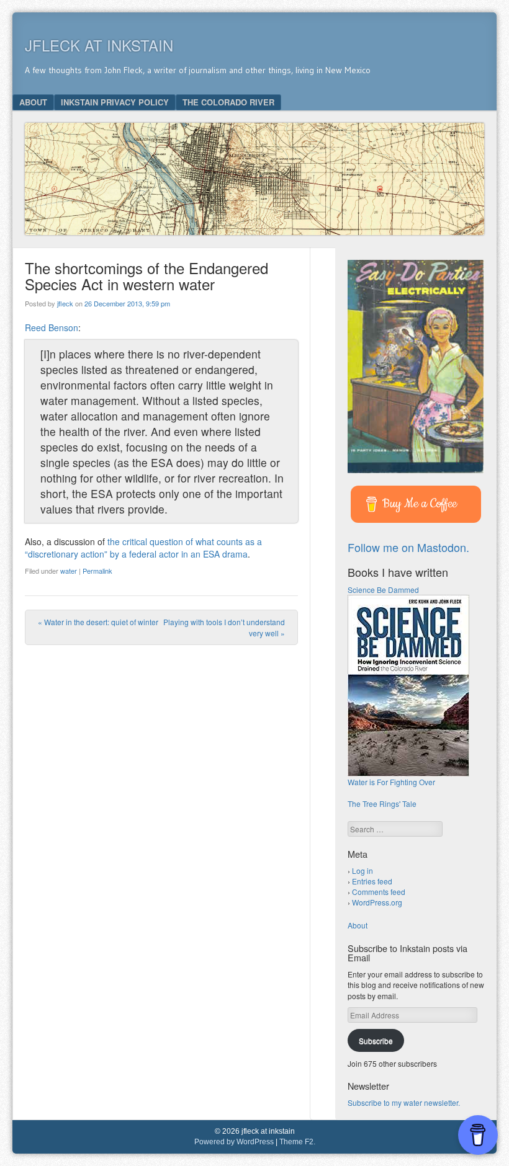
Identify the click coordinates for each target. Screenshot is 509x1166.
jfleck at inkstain (99, 45)
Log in (362, 870)
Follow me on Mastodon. (408, 547)
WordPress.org (377, 902)
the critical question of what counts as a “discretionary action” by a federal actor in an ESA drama (143, 547)
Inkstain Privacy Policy (115, 102)
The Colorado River (228, 102)
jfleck (65, 303)
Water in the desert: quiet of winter (98, 621)
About (33, 102)
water (68, 571)
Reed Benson (51, 327)
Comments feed (378, 891)
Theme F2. (297, 1141)
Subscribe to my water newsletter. (404, 1102)
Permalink (97, 571)
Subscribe (376, 1040)
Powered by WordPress (234, 1141)
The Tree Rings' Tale (382, 803)
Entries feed (372, 881)
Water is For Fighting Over (391, 782)
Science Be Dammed (383, 589)
